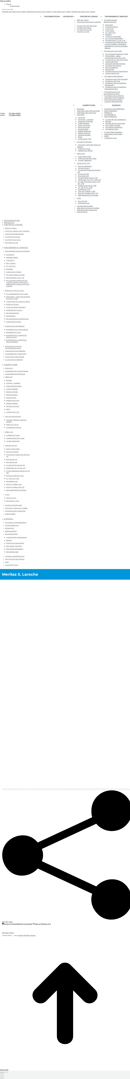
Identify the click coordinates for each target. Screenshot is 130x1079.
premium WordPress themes (26, 935)
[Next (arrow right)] (3, 1076)
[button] (17, 217)
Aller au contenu (5, 1)
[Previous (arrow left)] (1, 1076)
